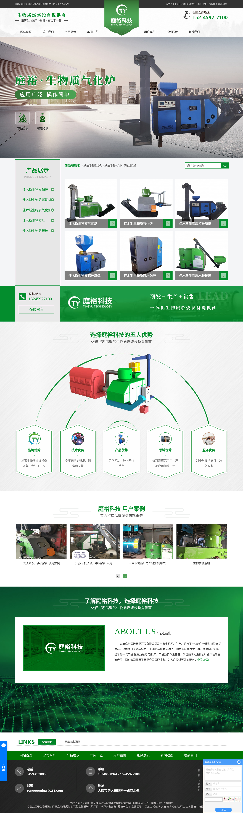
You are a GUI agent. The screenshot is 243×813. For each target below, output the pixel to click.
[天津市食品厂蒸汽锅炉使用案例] (41, 541)
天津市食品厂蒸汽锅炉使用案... (41, 563)
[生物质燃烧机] (95, 541)
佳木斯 (189, 806)
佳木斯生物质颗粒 (35, 231)
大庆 (163, 806)
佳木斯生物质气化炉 (36, 210)
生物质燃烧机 (94, 563)
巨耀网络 (168, 802)
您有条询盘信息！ (218, 4)
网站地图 (190, 4)
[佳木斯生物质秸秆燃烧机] (201, 203)
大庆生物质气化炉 (113, 165)
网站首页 (26, 31)
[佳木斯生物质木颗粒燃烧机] (201, 255)
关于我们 (48, 31)
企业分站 (180, 4)
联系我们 (194, 31)
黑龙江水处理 (72, 741)
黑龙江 (148, 806)
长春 (201, 806)
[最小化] (239, 762)
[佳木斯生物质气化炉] (91, 203)
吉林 (196, 806)
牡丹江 (181, 806)
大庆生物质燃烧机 (92, 165)
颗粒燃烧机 (130, 165)
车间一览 (92, 31)
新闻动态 (166, 755)
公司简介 (49, 755)
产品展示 (70, 31)
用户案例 (149, 31)
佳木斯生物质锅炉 (35, 189)
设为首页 (170, 4)
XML (205, 4)
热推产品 (123, 806)
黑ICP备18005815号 (137, 802)
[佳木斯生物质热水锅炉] (146, 255)
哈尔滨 (156, 806)
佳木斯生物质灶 (33, 220)
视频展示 (172, 31)
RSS (199, 4)
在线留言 (36, 309)
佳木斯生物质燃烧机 (36, 200)
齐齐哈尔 (172, 806)
